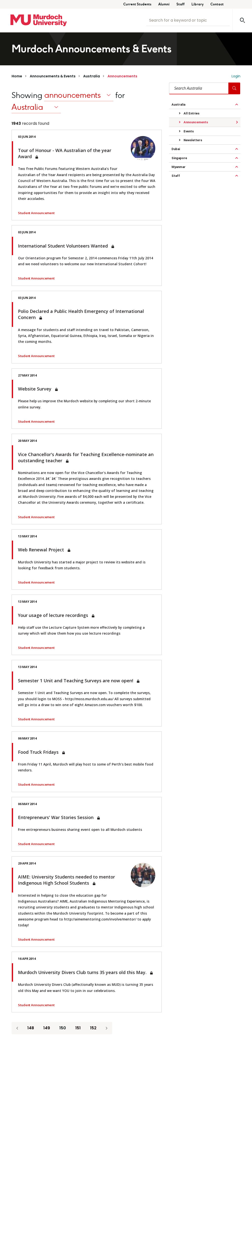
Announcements (122, 76)
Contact (217, 4)
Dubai (176, 149)
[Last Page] (106, 1028)
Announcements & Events (53, 76)
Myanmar (179, 167)
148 (30, 1028)
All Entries (191, 113)
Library (197, 4)
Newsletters (192, 140)
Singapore (179, 158)
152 (93, 1028)
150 (62, 1028)
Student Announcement (36, 213)
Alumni (164, 4)
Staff (180, 4)
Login (236, 76)
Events (188, 131)
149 (46, 1028)
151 (78, 1028)
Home (17, 76)
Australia (91, 76)
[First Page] (17, 1028)
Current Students (137, 4)
